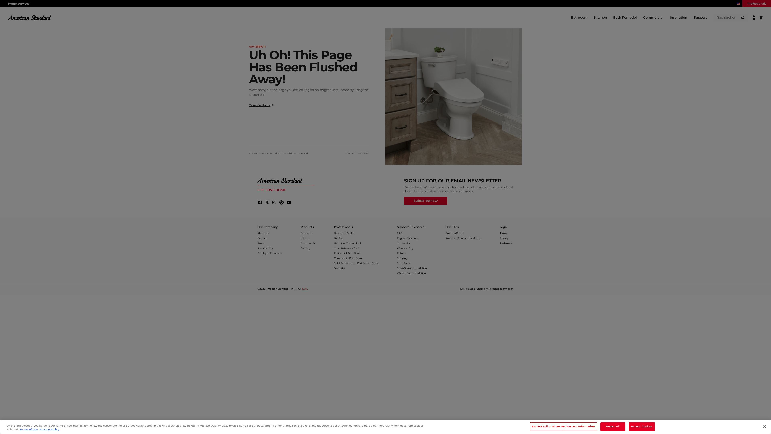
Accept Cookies (642, 426)
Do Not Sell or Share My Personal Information (563, 426)
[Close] (764, 426)
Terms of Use (29, 429)
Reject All (613, 426)
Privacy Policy (49, 429)
